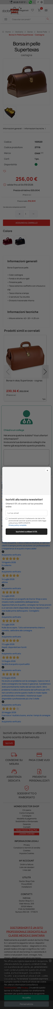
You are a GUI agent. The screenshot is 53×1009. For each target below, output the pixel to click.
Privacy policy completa (17, 525)
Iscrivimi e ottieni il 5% (26, 531)
